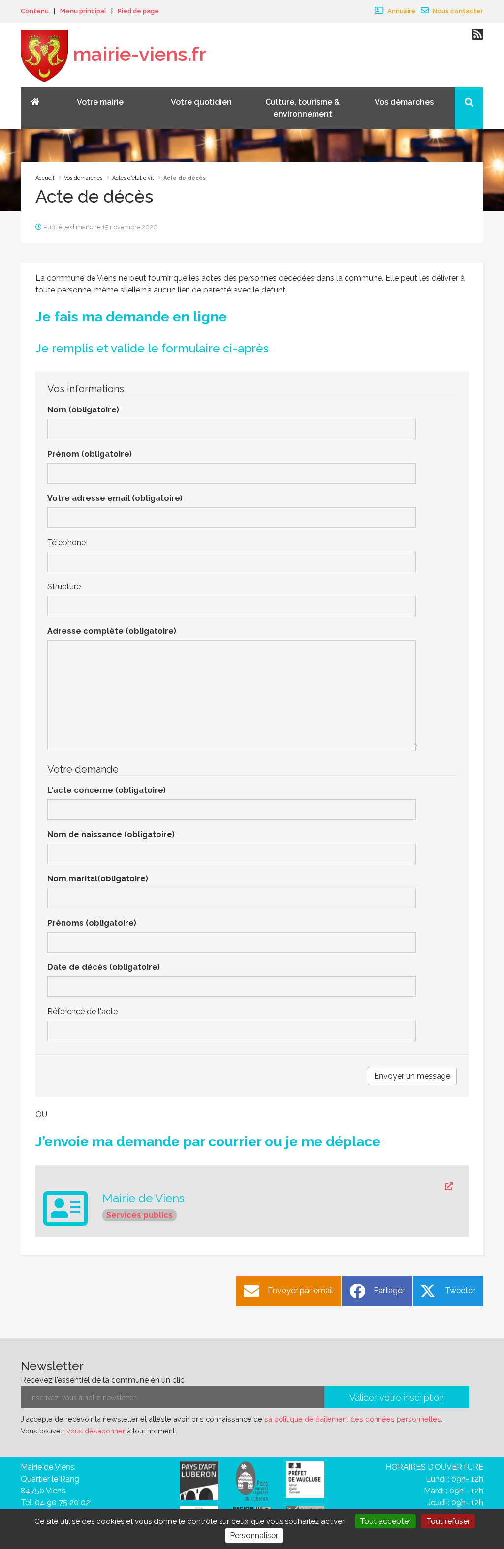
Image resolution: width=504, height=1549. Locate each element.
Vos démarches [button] (404, 102)
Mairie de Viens (143, 1198)
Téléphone (66, 542)
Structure (64, 586)
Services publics (139, 1215)
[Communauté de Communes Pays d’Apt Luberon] (199, 1480)
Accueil (44, 178)
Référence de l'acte (82, 1011)
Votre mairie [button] (100, 102)
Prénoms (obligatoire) (91, 923)
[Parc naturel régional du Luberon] (252, 1481)
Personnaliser (254, 1535)
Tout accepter (385, 1521)
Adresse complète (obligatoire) (111, 631)
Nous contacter (457, 11)
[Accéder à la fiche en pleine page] (277, 1187)
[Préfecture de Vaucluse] (305, 1479)
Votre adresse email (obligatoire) (115, 498)
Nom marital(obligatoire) (97, 878)
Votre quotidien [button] (201, 102)
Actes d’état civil (133, 178)
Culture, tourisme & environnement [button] (302, 107)
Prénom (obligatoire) (89, 454)
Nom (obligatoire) (83, 409)
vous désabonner (95, 1431)
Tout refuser (448, 1521)
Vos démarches (83, 178)
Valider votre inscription (396, 1397)
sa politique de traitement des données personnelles (352, 1419)
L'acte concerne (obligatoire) (106, 790)
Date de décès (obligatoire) (103, 967)
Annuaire (401, 11)
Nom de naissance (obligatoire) (111, 834)
